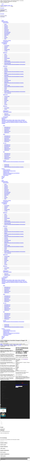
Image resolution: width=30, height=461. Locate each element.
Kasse (1, 458)
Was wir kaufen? (6, 22)
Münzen (11, 344)
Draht (4, 134)
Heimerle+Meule (7, 49)
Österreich (14, 71)
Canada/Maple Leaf (7, 80)
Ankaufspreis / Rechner (7, 40)
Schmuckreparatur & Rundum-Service (9, 170)
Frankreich (6, 77)
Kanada (5, 101)
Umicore (5, 59)
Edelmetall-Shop (4, 42)
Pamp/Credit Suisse (14, 64)
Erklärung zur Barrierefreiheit (5, 398)
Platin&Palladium (7, 33)
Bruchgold (6, 25)
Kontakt (3, 177)
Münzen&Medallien (7, 32)
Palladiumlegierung (7, 131)
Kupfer (5, 36)
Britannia (14, 73)
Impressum (3, 393)
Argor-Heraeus (6, 45)
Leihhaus (3, 389)
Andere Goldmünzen (7, 92)
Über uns (3, 176)
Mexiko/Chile (14, 82)
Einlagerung (3, 390)
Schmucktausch (5, 175)
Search (12, 6)
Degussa (5, 55)
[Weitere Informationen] (6, 5)
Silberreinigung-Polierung (7, 174)
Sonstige (5, 104)
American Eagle (6, 96)
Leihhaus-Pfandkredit (6, 169)
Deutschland (14, 76)
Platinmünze (6, 113)
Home (3, 20)
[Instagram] (6, 383)
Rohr (4, 151)
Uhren (5, 38)
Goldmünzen (5, 66)
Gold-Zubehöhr (5, 116)
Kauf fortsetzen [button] (2, 459)
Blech (4, 125)
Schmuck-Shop (4, 117)
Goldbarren (5, 43)
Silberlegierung (6, 138)
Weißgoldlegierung (7, 127)
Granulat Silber (14, 166)
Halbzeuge (14, 121)
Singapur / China (14, 86)
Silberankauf (6, 34)
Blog (2, 178)
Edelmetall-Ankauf (5, 21)
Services (3, 168)
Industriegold (6, 30)
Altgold (5, 24)
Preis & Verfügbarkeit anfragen (21, 384)
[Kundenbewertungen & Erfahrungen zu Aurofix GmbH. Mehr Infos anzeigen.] (3, 412)
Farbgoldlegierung (7, 128)
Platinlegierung (6, 132)
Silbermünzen (5, 94)
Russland (5, 84)
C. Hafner (5, 50)
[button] (15, 460)
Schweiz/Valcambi (14, 61)
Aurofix (5, 54)
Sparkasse (6, 46)
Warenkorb (2, 457)
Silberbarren (5, 52)
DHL (2, 401)
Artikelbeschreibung (3, 346)
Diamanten (6, 28)
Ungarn (5, 89)
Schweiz (5, 87)
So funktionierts (5, 41)
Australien (6, 69)
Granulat (13, 161)
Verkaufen (17, 387)
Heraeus (5, 48)
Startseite (1, 344)
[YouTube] (4, 383)
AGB (2, 397)
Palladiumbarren (5, 110)
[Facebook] (2, 383)
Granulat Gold (6, 164)
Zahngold (5, 37)
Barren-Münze (14, 91)
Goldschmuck (6, 29)
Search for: (2, 6)
